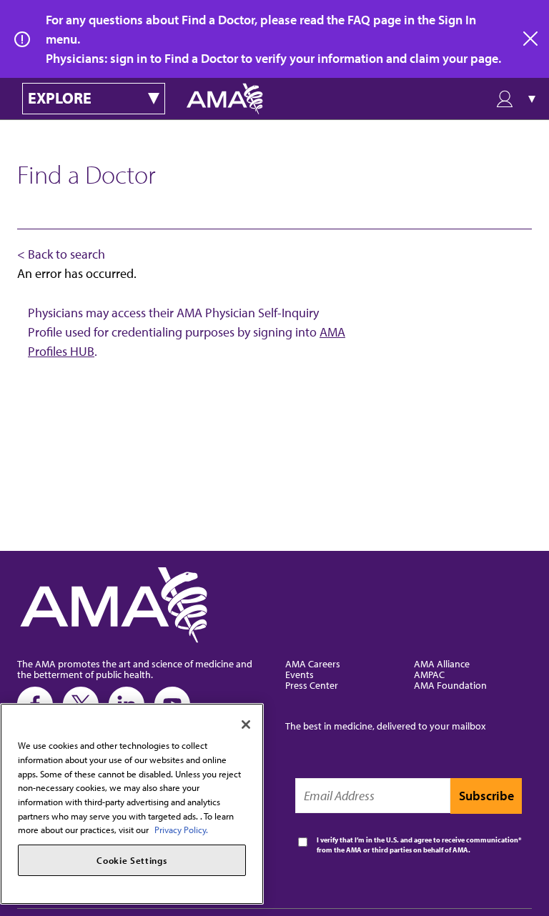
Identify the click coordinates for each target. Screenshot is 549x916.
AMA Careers (312, 663)
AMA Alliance (442, 663)
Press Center (311, 685)
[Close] (246, 724)
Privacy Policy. (181, 829)
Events (299, 674)
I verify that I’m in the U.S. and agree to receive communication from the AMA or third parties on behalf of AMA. (417, 845)
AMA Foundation (450, 685)
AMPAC (429, 674)
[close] (531, 39)
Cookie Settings (132, 860)
